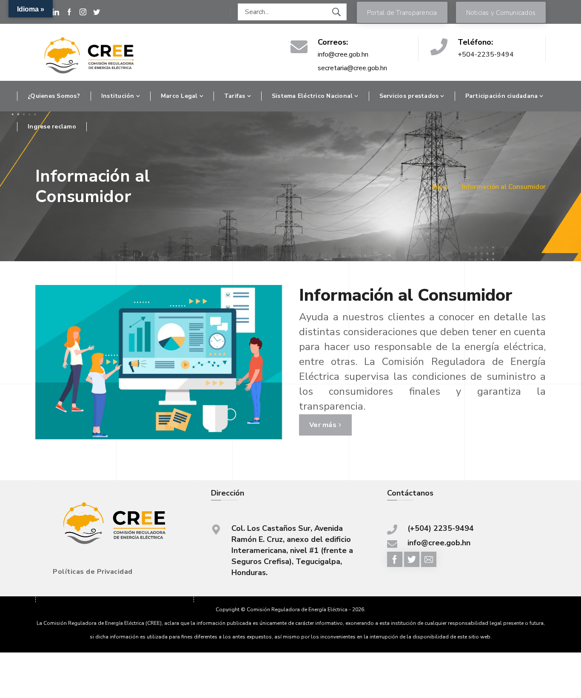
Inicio (440, 186)
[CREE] (89, 56)
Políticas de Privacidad (93, 571)
